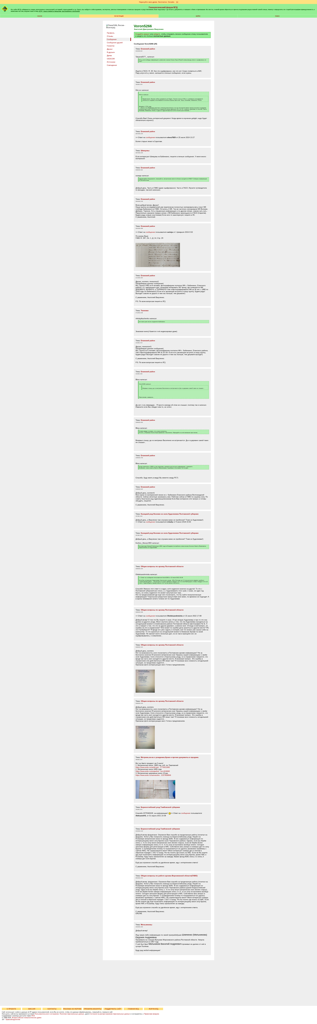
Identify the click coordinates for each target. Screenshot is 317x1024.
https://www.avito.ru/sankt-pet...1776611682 (153, 767)
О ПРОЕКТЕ (11, 1009)
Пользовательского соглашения (47, 1014)
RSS (33, 1016)
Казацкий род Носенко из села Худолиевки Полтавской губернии (169, 514)
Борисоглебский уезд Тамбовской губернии (160, 807)
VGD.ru (39, 16)
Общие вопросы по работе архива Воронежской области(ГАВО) (169, 876)
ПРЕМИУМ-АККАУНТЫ (92, 1009)
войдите (157, 34)
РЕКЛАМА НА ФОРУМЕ (72, 1009)
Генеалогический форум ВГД (163, 7)
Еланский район (148, 49)
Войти (198, 16)
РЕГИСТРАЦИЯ (118, 16)
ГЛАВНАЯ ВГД (133, 1009)
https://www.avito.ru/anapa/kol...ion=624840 (153, 771)
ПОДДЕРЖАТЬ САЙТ (113, 1009)
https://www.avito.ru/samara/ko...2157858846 (153, 775)
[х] (177, 2)
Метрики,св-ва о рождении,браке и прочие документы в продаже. (170, 757)
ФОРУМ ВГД (153, 1009)
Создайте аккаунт (142, 34)
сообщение (150, 137)
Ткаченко (145, 311)
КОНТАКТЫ (52, 1009)
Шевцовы (145, 151)
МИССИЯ (31, 1009)
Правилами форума (151, 1014)
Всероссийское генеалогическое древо (26, 1018)
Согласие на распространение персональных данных (110, 1014)
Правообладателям (13, 1019)
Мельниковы (146, 925)
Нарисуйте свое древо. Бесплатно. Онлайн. (157, 2)
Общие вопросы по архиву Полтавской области (162, 566)
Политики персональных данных (72, 1014)
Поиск (277, 16)
